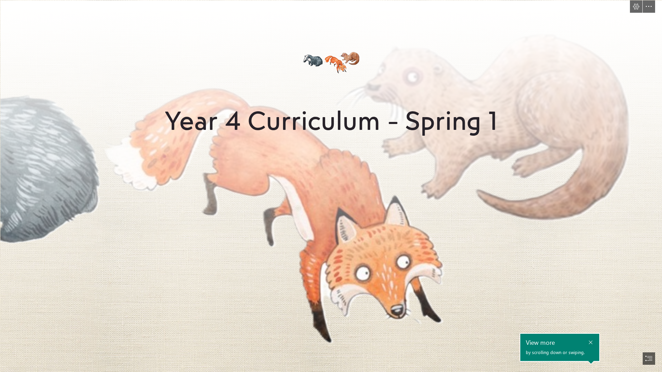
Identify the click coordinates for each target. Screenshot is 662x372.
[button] (636, 6)
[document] (331, 186)
